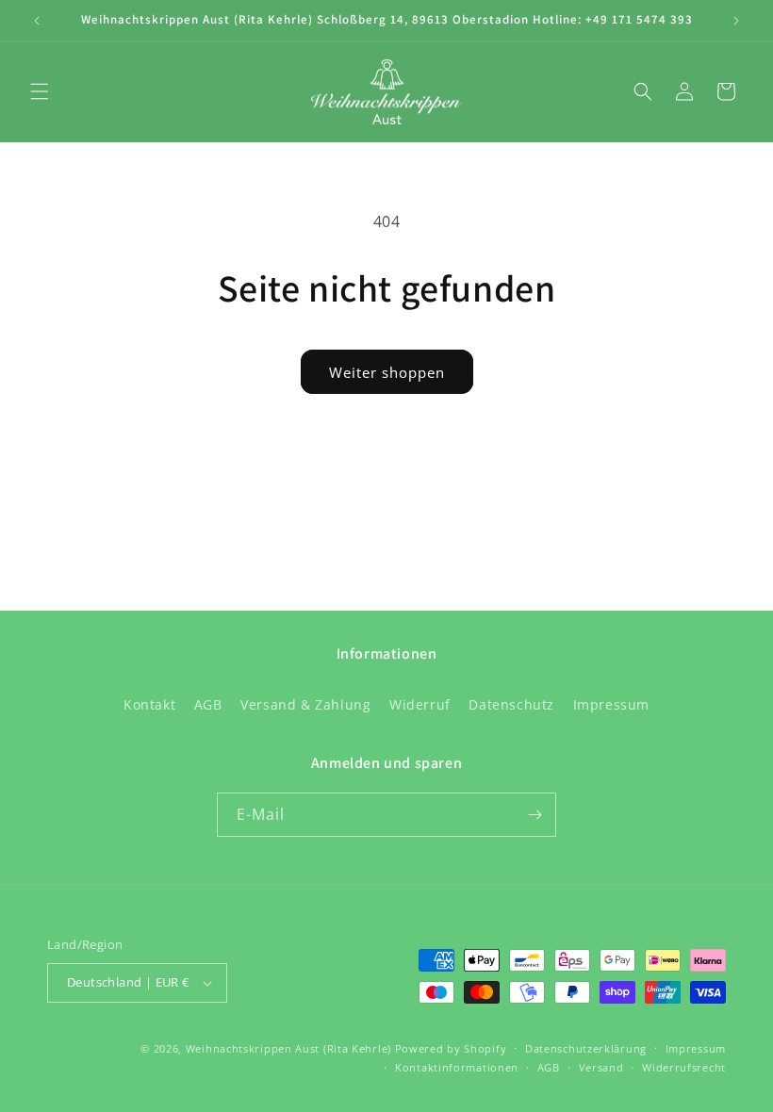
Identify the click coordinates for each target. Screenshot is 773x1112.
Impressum (611, 704)
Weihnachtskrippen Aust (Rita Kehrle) (288, 1048)
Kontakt (149, 704)
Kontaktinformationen (456, 1067)
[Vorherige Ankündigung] (37, 20)
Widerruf (420, 704)
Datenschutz (511, 704)
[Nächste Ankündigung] (736, 20)
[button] (39, 91)
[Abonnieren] (534, 815)
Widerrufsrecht (684, 1067)
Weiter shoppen (387, 372)
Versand (601, 1067)
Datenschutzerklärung (586, 1048)
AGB (208, 704)
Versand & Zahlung (305, 704)
